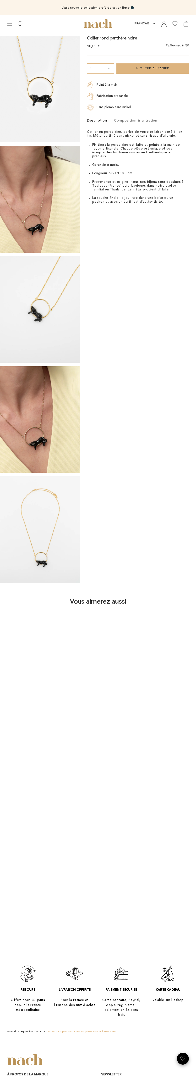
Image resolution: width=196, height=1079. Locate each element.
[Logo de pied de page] (25, 1060)
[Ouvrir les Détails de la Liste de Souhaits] (183, 1059)
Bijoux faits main (31, 1031)
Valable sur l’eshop (168, 1000)
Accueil (11, 1031)
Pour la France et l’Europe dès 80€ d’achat (74, 1003)
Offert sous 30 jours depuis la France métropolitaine (28, 1005)
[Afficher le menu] (9, 23)
